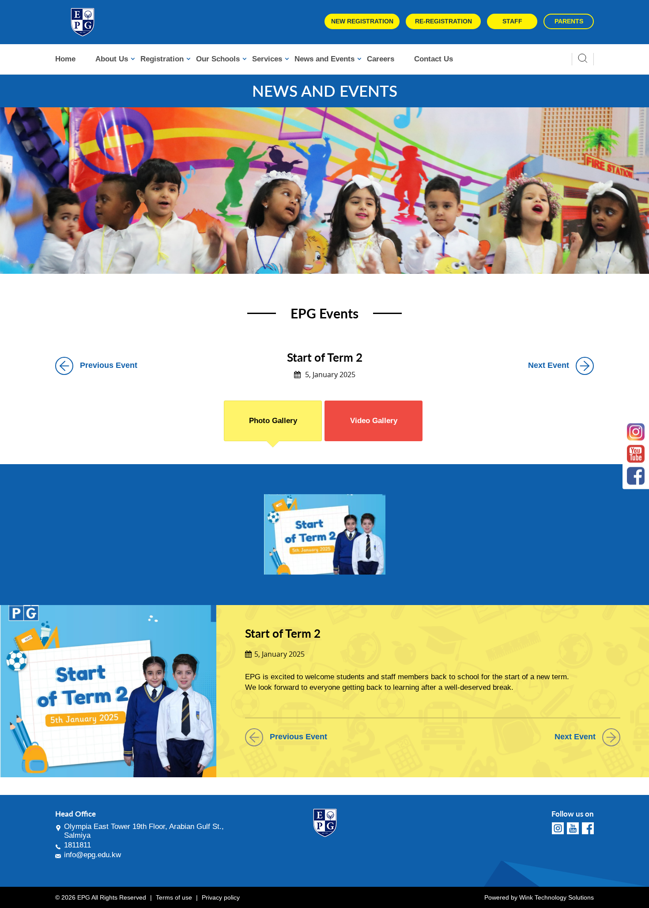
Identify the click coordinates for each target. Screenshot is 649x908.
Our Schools (218, 59)
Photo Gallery (273, 420)
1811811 (77, 845)
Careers (380, 59)
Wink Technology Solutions (556, 897)
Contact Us (433, 59)
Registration (162, 59)
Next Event (548, 365)
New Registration (362, 21)
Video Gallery (373, 420)
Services (267, 59)
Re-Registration (443, 21)
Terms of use (174, 897)
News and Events (324, 59)
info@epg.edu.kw (92, 855)
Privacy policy (221, 897)
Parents (569, 21)
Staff (512, 21)
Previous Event (108, 365)
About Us (111, 59)
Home (65, 59)
